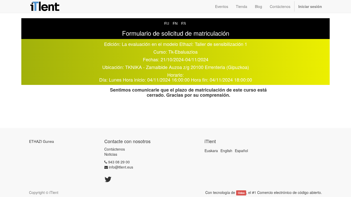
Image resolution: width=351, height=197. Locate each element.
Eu (166, 23)
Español (241, 150)
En (175, 23)
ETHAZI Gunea (41, 141)
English (226, 150)
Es (183, 23)
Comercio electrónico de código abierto (289, 192)
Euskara (211, 150)
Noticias (110, 154)
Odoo (241, 193)
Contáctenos (114, 149)
